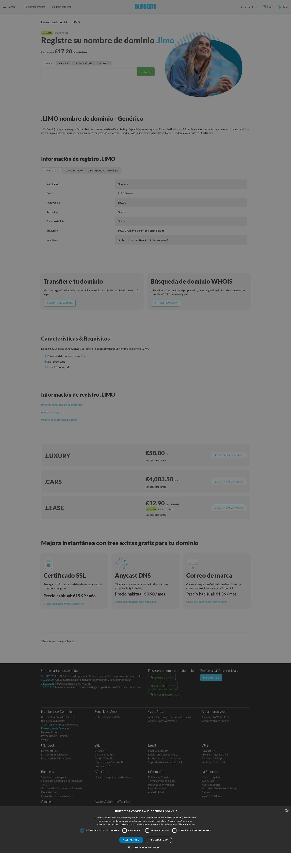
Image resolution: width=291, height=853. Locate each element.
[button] (145, 847)
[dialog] (145, 829)
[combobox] (286, 810)
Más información (186, 824)
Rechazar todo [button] (159, 839)
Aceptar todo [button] (131, 839)
